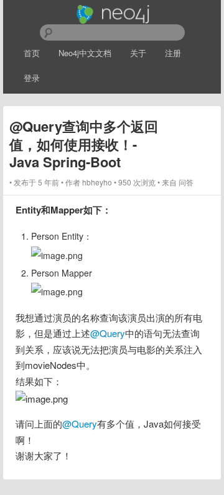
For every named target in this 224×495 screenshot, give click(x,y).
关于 (138, 53)
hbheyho (97, 182)
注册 (173, 53)
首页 (32, 53)
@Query (107, 333)
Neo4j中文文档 (84, 53)
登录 (32, 78)
